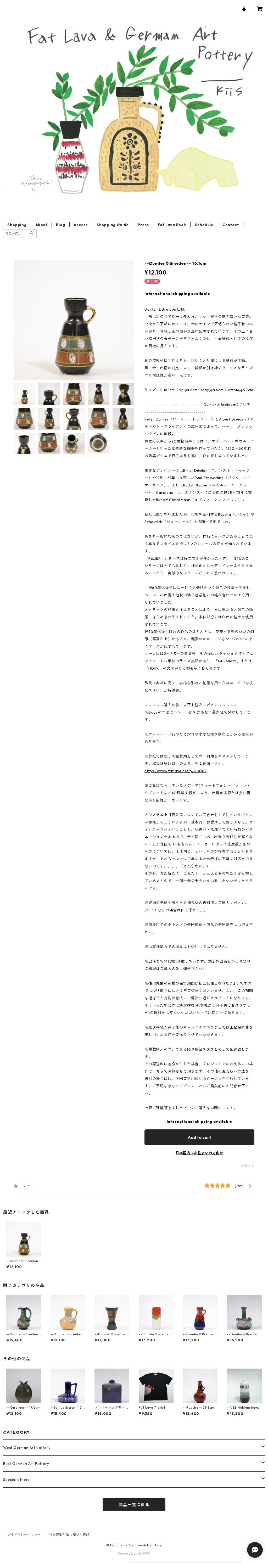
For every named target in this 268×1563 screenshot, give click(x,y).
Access (81, 224)
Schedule (204, 224)
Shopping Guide (113, 224)
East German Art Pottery (26, 1463)
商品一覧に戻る (134, 1504)
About (41, 224)
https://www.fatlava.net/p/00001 (175, 771)
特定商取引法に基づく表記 (69, 1535)
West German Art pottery (26, 1447)
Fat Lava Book (172, 224)
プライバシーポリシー (24, 1535)
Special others (16, 1479)
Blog (60, 224)
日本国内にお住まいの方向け (199, 1153)
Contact (230, 224)
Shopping (16, 224)
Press (143, 224)
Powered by (128, 1553)
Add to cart (199, 1137)
